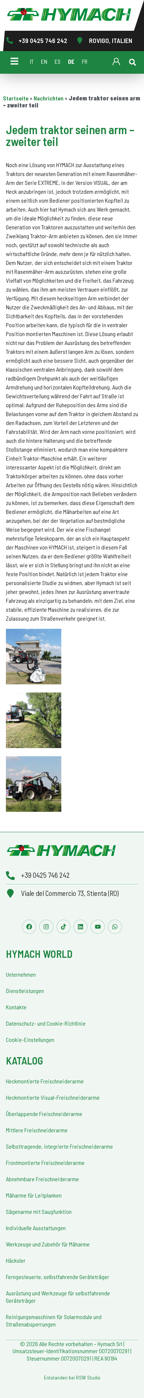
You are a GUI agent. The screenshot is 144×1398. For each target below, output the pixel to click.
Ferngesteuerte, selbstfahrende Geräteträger (57, 1276)
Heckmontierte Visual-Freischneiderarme (53, 1097)
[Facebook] (29, 927)
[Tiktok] (63, 927)
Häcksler (15, 1260)
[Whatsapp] (115, 927)
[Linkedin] (80, 927)
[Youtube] (97, 927)
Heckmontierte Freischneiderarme (45, 1081)
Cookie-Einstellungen (30, 1039)
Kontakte (16, 1006)
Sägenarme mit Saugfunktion (39, 1211)
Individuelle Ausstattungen (36, 1227)
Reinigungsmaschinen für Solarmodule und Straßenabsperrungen (54, 1320)
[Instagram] (46, 927)
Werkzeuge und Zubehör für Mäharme (48, 1244)
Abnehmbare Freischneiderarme (42, 1178)
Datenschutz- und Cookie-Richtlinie (46, 1023)
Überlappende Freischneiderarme (44, 1113)
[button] (132, 62)
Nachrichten (49, 98)
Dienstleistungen (25, 990)
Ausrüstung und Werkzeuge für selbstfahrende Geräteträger (58, 1296)
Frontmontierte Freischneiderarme (45, 1162)
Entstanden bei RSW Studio (72, 1377)
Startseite (15, 98)
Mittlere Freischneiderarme (37, 1129)
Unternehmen (21, 974)
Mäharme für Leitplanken (34, 1195)
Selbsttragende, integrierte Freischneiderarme (59, 1146)
